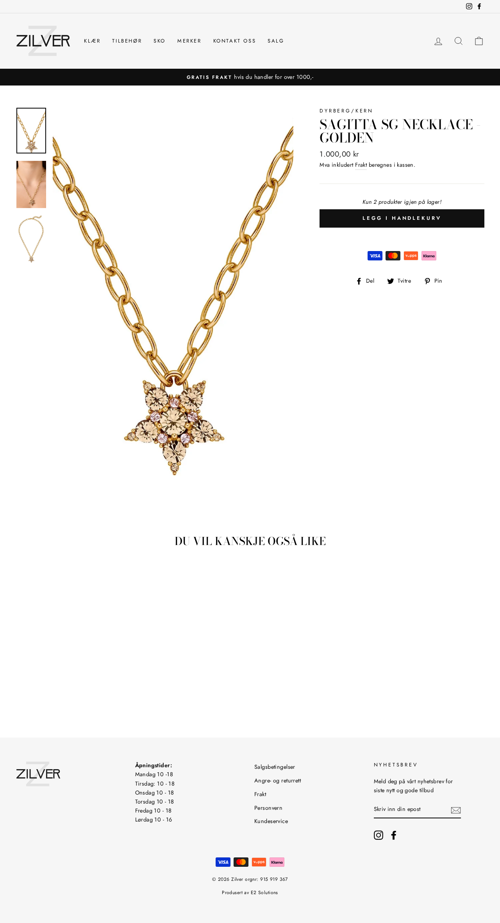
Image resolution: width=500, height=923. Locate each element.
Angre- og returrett (277, 780)
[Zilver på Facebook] (393, 835)
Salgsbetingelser (274, 767)
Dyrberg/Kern (346, 110)
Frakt (361, 165)
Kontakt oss (234, 41)
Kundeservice (271, 821)
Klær (92, 41)
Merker (189, 41)
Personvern (268, 808)
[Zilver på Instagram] (378, 835)
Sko (160, 41)
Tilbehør (127, 41)
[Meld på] (456, 809)
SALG (276, 41)
